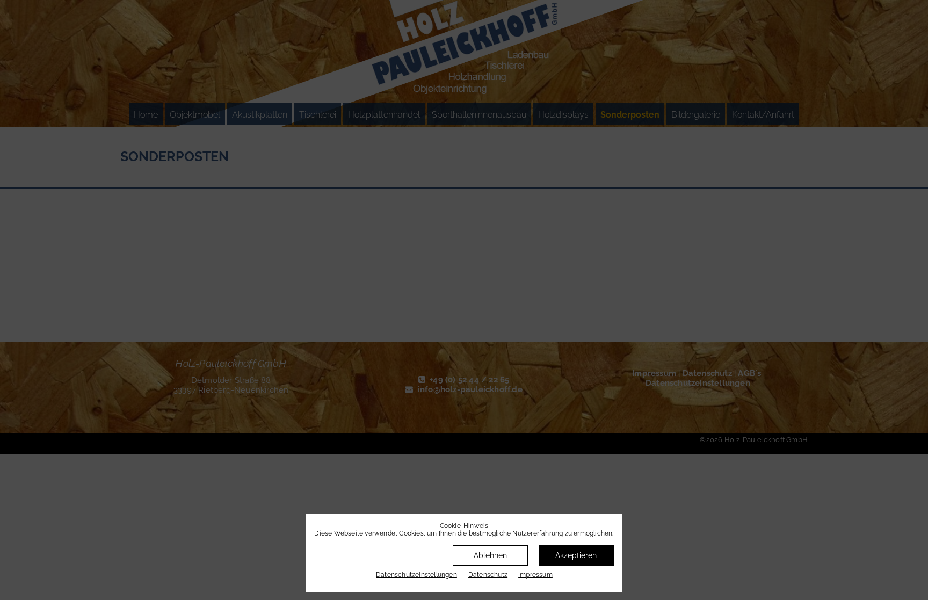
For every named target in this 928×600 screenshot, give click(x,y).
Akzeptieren (576, 555)
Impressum (535, 575)
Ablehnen (490, 555)
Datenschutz (488, 575)
